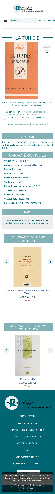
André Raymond (32, 102)
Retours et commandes (27, 464)
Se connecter (49, 20)
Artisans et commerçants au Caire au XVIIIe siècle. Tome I (27, 292)
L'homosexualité (27, 378)
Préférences (18, 485)
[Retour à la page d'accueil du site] (27, 8)
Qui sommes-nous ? (27, 457)
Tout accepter (36, 485)
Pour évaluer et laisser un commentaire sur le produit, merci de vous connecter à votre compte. (28, 221)
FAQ (27, 451)
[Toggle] (5, 20)
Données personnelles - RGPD (28, 430)
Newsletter (27, 416)
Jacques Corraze (27, 382)
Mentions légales (27, 443)
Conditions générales (27, 437)
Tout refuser (27, 488)
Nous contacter (27, 424)
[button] (21, 70)
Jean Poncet (10, 102)
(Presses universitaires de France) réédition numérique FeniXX (27, 113)
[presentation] (6, 262)
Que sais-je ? (25, 117)
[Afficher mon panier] (40, 20)
